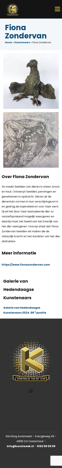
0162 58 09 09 (46, 446)
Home (8, 42)
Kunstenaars (22, 42)
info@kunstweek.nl (20, 446)
